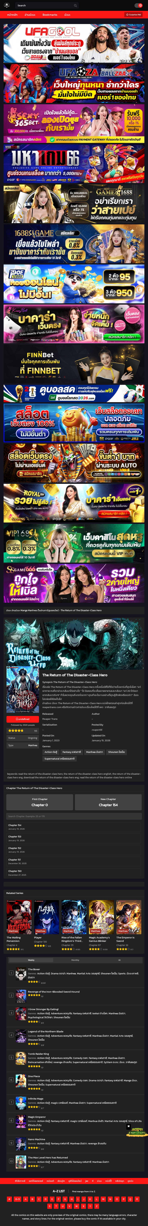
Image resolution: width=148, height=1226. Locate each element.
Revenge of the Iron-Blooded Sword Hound (54, 991)
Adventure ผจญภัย (61, 1013)
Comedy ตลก (80, 1058)
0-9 (17, 1199)
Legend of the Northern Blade (45, 1031)
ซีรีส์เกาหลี (20, 1181)
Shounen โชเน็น (116, 752)
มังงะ (122, 1062)
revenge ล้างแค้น (62, 1062)
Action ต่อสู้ (51, 752)
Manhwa (32, 745)
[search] (75, 5)
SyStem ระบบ (111, 1062)
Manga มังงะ (130, 1080)
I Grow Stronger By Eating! (43, 1009)
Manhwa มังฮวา (94, 752)
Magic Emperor (37, 1117)
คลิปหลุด (119, 1181)
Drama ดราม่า (58, 973)
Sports (122, 973)
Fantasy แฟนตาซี (72, 752)
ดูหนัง (130, 1181)
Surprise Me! (135, 14)
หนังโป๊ (108, 1181)
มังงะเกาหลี (132, 973)
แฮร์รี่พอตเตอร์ (36, 1181)
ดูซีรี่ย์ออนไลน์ (75, 1181)
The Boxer (34, 969)
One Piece (34, 1076)
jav (86, 1181)
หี (92, 1181)
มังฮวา (31, 977)
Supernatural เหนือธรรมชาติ (60, 759)
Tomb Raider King (38, 1054)
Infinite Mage (35, 1098)
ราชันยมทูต (131, 1062)
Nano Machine (36, 1139)
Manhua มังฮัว (96, 1121)
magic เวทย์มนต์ (59, 1103)
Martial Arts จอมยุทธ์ (88, 973)
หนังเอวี (50, 1181)
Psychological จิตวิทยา (40, 1017)
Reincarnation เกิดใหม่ (40, 1062)
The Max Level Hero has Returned (48, 1157)
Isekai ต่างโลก (100, 1013)
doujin (61, 1181)
